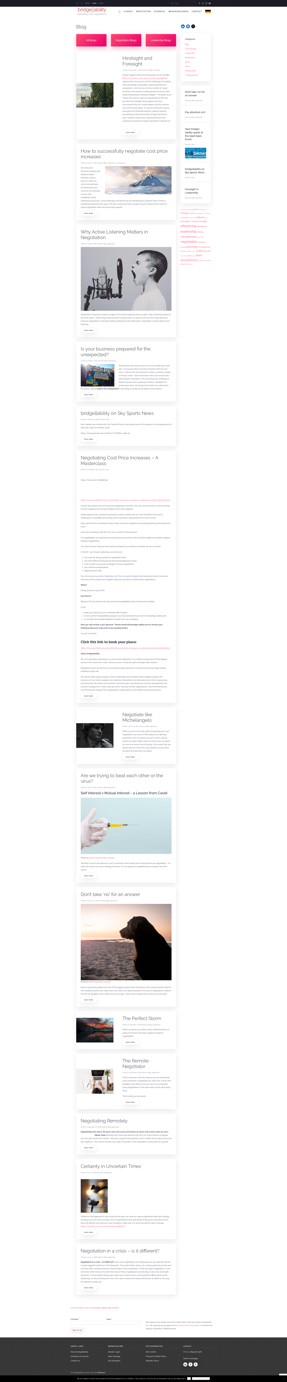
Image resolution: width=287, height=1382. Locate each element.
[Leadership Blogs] (161, 40)
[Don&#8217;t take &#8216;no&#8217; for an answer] (195, 96)
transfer (183, 264)
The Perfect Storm (141, 1018)
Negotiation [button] (143, 11)
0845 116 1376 (196, 1352)
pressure (183, 251)
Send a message (190, 1358)
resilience (201, 251)
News (101, 3)
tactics (193, 255)
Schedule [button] (159, 11)
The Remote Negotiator (135, 1063)
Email (109, 1319)
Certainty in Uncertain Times (111, 1166)
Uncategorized (120, 163)
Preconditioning (203, 247)
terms (204, 260)
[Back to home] (92, 11)
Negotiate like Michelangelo (137, 717)
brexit (195, 209)
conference (207, 213)
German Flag (208, 11)
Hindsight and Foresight (137, 60)
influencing (188, 226)
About (87, 3)
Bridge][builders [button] (179, 11)
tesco (208, 260)
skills (185, 255)
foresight (203, 221)
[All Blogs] (91, 40)
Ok (189, 1378)
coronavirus (184, 217)
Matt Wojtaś (94, 982)
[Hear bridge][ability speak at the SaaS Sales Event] (195, 143)
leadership (188, 231)
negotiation (188, 242)
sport (189, 256)
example (184, 221)
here (148, 1325)
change (184, 213)
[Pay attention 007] (195, 114)
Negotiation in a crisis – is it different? (120, 1251)
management (188, 236)
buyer (200, 209)
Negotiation (111, 163)
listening (200, 232)
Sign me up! (77, 1330)
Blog (95, 3)
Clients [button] (128, 11)
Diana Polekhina (96, 858)
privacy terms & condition (189, 1325)
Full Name (75, 1319)
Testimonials (190, 71)
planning (191, 246)
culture (200, 217)
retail (209, 251)
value (191, 264)
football (195, 221)
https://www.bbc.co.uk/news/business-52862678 (102, 1226)
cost (190, 217)
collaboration (199, 213)
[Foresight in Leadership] (195, 193)
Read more (130, 132)
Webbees (101, 1372)
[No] (284, 1379)
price (189, 251)
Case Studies (190, 49)
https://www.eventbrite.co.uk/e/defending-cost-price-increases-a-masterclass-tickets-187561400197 (125, 500)
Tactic (187, 66)
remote (193, 251)
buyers (204, 209)
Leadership (156, 70)
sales (181, 255)
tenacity (200, 260)
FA (190, 221)
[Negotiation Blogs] (126, 40)
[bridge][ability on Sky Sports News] (195, 173)
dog (206, 217)
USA (188, 264)
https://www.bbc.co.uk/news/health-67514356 (143, 78)
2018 (181, 209)
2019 (185, 209)
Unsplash (110, 858)
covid (193, 217)
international (202, 226)
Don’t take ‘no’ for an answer (110, 894)
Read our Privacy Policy (201, 1378)
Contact (197, 11)
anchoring (189, 209)
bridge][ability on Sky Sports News (117, 413)
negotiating (200, 237)
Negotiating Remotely (104, 1121)
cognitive (192, 213)
